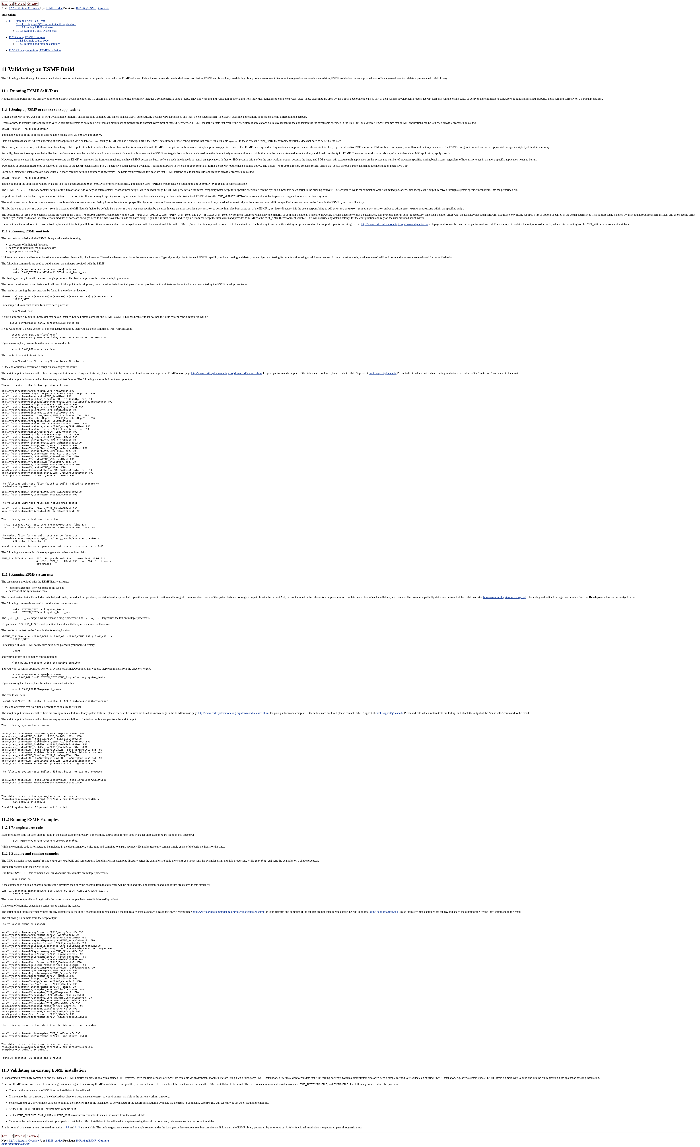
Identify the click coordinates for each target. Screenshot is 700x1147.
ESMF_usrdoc (54, 8)
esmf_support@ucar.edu (382, 373)
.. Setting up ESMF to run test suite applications (46, 24)
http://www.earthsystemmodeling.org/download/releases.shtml (226, 373)
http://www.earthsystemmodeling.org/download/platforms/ (394, 224)
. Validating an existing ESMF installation (35, 50)
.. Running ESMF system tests (36, 30)
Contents (103, 8)
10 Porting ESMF (86, 8)
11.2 (77, 1127)
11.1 (66, 1127)
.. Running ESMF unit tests (34, 27)
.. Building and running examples (38, 43)
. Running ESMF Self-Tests (27, 20)
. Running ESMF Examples (27, 37)
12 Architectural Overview (24, 8)
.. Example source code (32, 40)
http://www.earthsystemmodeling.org (504, 597)
